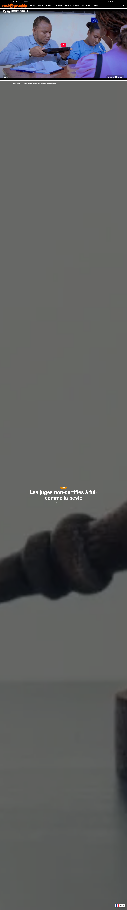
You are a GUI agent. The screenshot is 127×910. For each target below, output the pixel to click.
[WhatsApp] (113, 1)
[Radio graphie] (15, 5)
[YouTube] (111, 1)
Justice (63, 487)
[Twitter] (109, 1)
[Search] (124, 5)
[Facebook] (107, 1)
